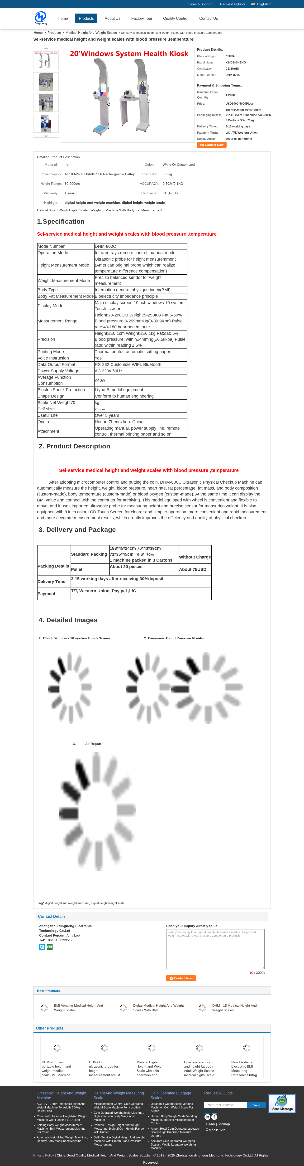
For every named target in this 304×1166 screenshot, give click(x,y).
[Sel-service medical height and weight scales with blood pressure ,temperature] (127, 94)
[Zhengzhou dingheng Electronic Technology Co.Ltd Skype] (42, 947)
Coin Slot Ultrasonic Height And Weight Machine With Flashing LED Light (62, 1118)
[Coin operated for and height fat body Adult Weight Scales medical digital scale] (199, 1048)
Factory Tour (141, 18)
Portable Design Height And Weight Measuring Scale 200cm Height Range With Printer (119, 1128)
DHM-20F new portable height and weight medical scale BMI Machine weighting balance (56, 1070)
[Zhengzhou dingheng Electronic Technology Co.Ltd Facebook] (214, 1116)
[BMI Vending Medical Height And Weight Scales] (44, 1008)
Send (256, 1105)
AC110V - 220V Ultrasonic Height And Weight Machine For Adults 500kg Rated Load (61, 1107)
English (262, 4)
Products (86, 18)
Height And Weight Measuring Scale (119, 1095)
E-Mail (210, 1124)
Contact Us (208, 18)
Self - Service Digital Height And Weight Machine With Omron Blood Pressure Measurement (119, 1141)
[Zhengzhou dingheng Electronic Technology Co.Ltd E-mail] (50, 947)
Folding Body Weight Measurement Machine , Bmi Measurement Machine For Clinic (61, 1128)
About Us (112, 18)
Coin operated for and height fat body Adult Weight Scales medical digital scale (199, 1068)
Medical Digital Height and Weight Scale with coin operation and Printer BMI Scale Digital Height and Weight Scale (150, 1075)
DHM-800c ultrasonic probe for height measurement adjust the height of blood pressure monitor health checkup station (104, 1077)
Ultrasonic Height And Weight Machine (61, 1095)
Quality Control (175, 18)
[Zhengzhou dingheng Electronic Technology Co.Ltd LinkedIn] (207, 1116)
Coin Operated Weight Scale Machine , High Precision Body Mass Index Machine (119, 1116)
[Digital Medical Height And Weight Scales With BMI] (123, 1008)
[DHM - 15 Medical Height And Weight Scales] (202, 1008)
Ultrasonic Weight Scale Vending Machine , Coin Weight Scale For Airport (172, 1107)
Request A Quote (233, 4)
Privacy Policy (43, 1155)
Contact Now (214, 145)
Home (63, 18)
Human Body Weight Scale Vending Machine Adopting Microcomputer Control (174, 1120)
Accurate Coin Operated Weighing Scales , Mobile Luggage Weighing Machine (173, 1144)
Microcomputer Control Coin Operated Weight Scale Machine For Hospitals (118, 1105)
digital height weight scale (107, 903)
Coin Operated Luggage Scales (171, 1095)
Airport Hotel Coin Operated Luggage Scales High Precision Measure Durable (175, 1132)
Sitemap (224, 1124)
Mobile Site (217, 1130)
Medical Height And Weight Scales (91, 32)
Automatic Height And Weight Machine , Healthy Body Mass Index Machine (62, 1139)
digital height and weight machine (67, 903)
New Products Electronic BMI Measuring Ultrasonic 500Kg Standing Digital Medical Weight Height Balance (244, 1075)
